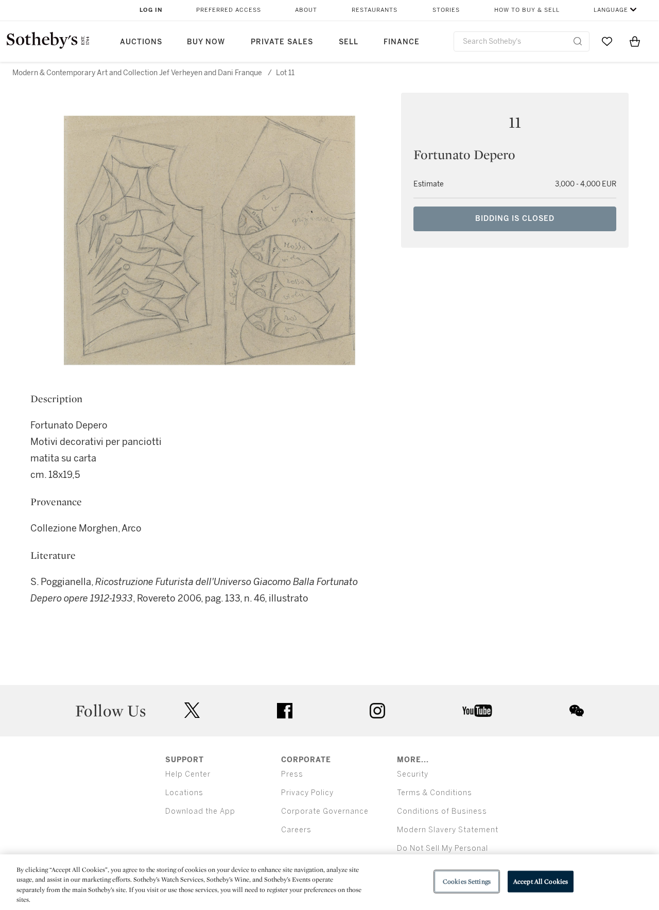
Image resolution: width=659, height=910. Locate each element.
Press (292, 774)
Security (412, 774)
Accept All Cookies (540, 881)
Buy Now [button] (206, 42)
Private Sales (282, 42)
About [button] (306, 10)
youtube (477, 711)
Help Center (188, 774)
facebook (284, 710)
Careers (296, 830)
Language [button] (611, 10)
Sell (348, 42)
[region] (329, 882)
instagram (377, 710)
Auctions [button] (141, 42)
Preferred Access (228, 10)
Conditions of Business (442, 811)
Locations (184, 792)
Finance (402, 42)
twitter (192, 710)
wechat (576, 710)
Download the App (200, 811)
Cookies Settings (467, 881)
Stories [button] (446, 10)
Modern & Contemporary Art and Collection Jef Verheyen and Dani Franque (137, 72)
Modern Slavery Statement (447, 830)
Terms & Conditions (434, 792)
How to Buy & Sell (527, 10)
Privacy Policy (307, 792)
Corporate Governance (325, 811)
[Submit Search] (578, 41)
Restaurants (374, 10)
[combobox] (521, 41)
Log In (151, 10)
